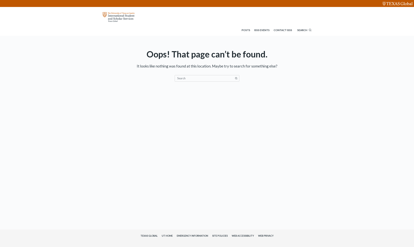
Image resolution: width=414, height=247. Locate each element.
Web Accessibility (243, 235)
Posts (246, 30)
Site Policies (220, 235)
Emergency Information (192, 235)
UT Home (167, 235)
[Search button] (236, 78)
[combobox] (204, 78)
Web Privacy (266, 235)
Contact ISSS (283, 30)
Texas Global (149, 235)
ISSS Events (262, 30)
